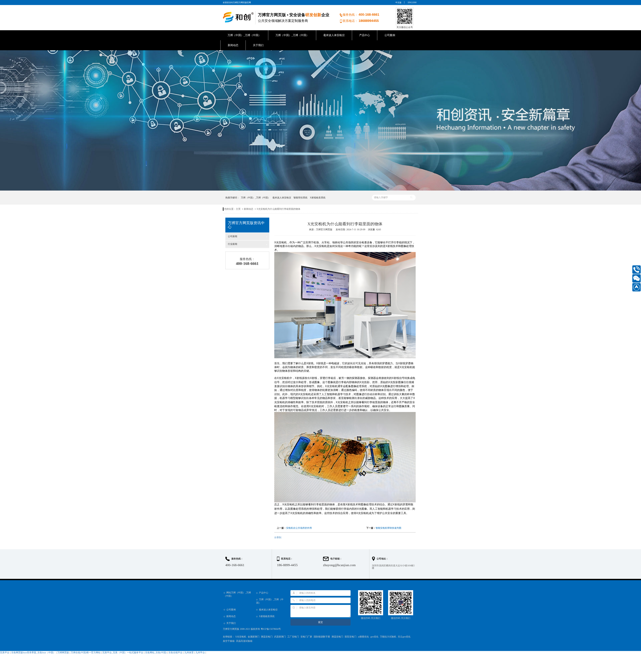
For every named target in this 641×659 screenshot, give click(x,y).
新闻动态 (233, 45)
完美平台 (4, 652)
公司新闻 (247, 236)
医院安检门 (350, 636)
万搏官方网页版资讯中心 (246, 225)
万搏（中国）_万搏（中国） (244, 35)
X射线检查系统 (318, 197)
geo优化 (374, 636)
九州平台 (200, 652)
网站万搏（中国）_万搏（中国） (237, 594)
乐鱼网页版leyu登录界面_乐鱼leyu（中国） (33, 652)
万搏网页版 (63, 652)
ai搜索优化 (363, 636)
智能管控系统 (300, 197)
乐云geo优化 (404, 636)
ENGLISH (412, 2)
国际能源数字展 (322, 636)
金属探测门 (253, 636)
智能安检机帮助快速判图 (388, 528)
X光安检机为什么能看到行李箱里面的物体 (278, 209)
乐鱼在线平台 (175, 652)
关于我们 (258, 45)
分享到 (277, 537)
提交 (320, 622)
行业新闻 (247, 244)
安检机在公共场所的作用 (299, 528)
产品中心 (364, 35)
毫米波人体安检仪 (334, 35)
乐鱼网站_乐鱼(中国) (156, 652)
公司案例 (389, 35)
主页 (238, 209)
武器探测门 (280, 636)
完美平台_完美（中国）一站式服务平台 (122, 652)
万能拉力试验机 (388, 636)
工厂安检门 (293, 636)
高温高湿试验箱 (244, 641)
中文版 (398, 2)
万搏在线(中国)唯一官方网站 (85, 652)
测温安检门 (267, 636)
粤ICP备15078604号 (271, 629)
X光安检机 (240, 636)
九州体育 (189, 652)
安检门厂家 (306, 636)
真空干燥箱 (229, 641)
